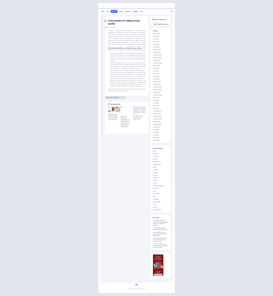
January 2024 (157, 113)
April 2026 (156, 44)
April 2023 (156, 137)
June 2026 (156, 39)
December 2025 (158, 55)
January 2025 (157, 84)
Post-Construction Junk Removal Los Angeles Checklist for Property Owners (160, 245)
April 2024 (156, 108)
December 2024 (158, 87)
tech (141, 11)
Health (155, 180)
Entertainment (157, 164)
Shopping (135, 11)
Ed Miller (116, 97)
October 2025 (157, 60)
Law (108, 11)
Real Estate (156, 193)
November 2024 (158, 89)
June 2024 (156, 103)
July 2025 (156, 68)
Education (127, 11)
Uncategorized (157, 209)
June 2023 (156, 132)
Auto (155, 151)
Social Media (157, 201)
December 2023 (158, 116)
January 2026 (157, 52)
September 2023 (158, 124)
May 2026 (156, 41)
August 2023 (157, 127)
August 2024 (157, 97)
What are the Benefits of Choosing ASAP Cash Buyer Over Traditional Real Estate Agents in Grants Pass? (125, 121)
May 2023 (156, 135)
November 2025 (158, 57)
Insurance (156, 188)
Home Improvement (159, 185)
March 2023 (157, 140)
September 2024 (158, 95)
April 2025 (156, 76)
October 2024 (157, 92)
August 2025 (157, 65)
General (156, 177)
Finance (156, 172)
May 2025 (156, 73)
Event (155, 167)
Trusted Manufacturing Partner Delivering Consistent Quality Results (160, 234)
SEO (155, 196)
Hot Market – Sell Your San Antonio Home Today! (137, 117)
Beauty (155, 153)
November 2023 (158, 119)
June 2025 (156, 71)
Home (102, 11)
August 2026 (157, 33)
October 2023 (157, 121)
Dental (155, 159)
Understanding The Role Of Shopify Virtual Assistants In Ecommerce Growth (160, 240)
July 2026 (156, 36)
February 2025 (157, 81)
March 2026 (157, 47)
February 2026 (157, 49)
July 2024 (156, 100)
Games (155, 175)
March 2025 (157, 79)
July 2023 (156, 129)
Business (114, 11)
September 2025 (158, 63)
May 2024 (156, 105)
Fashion (156, 169)
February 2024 (157, 111)
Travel (121, 11)
